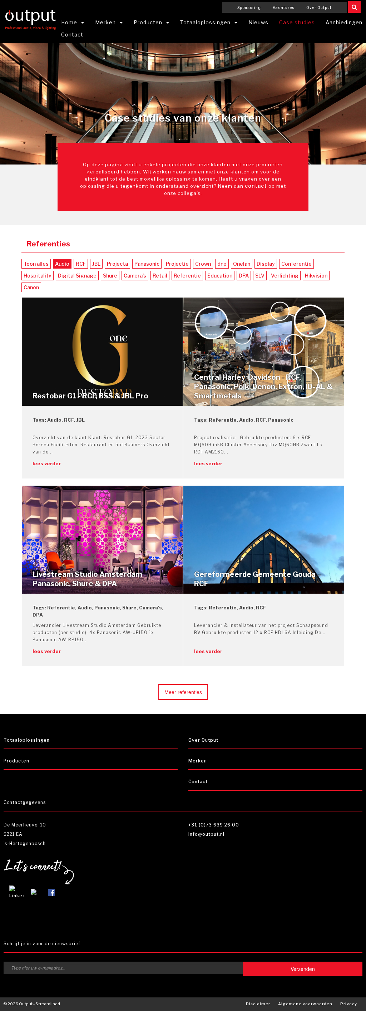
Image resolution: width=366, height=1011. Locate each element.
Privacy (348, 1003)
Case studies (297, 22)
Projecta (117, 264)
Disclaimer (258, 1003)
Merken (105, 22)
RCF (81, 264)
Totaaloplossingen (205, 22)
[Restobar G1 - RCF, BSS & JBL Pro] (102, 351)
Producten (148, 22)
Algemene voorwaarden (305, 1003)
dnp (222, 264)
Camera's (135, 276)
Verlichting (284, 276)
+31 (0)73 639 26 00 (213, 825)
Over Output (319, 7)
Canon (31, 287)
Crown (203, 264)
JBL (96, 264)
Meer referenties (183, 692)
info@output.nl (206, 834)
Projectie (177, 264)
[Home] (30, 18)
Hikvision (316, 276)
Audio (62, 264)
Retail (160, 276)
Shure (110, 276)
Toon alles (36, 264)
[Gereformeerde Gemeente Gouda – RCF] (263, 539)
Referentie (187, 276)
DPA (244, 276)
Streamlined (47, 1003)
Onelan (241, 264)
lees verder (47, 463)
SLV (259, 276)
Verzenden (303, 968)
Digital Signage (77, 276)
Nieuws (258, 22)
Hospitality (37, 276)
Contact (72, 34)
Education (219, 276)
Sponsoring (249, 7)
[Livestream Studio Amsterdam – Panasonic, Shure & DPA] (102, 539)
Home (69, 22)
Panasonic (146, 264)
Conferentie (296, 264)
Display (266, 264)
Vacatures (284, 7)
